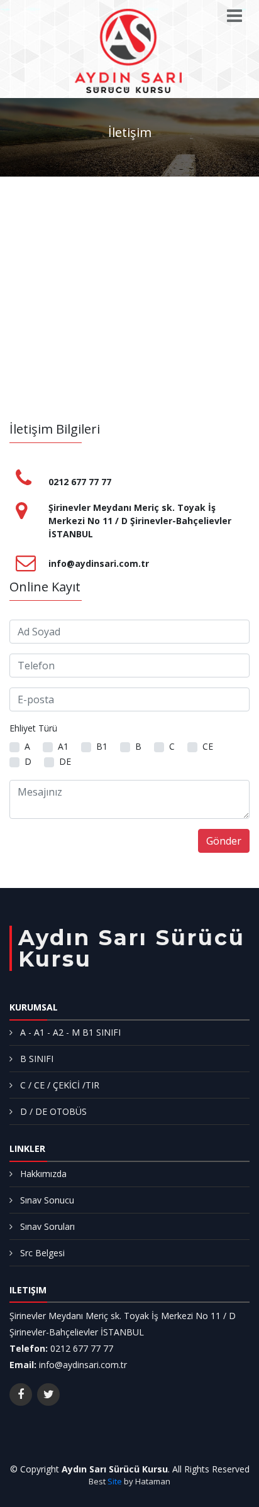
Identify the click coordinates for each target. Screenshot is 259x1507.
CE (207, 746)
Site (114, 1481)
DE (65, 761)
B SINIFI (36, 1059)
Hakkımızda (43, 1174)
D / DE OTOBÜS (53, 1111)
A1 (63, 746)
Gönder (223, 841)
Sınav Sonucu (47, 1200)
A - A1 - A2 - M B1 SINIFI (70, 1032)
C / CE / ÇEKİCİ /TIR (59, 1085)
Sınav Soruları (47, 1226)
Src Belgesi (42, 1253)
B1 (101, 746)
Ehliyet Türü (33, 728)
